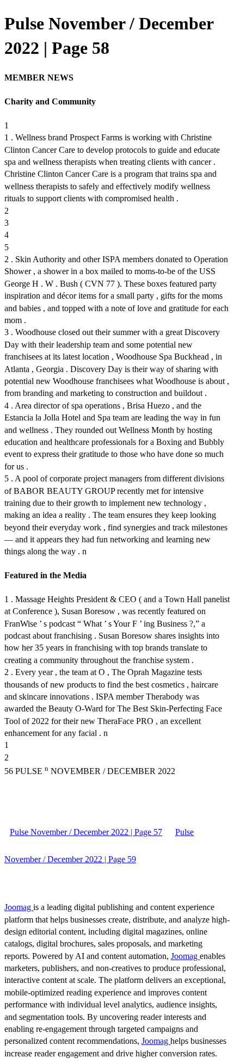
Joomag (18, 907)
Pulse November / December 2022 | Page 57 (86, 832)
